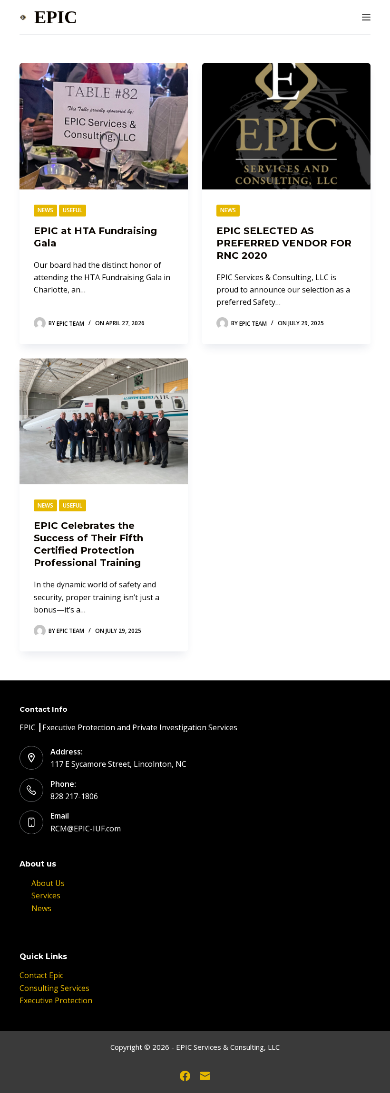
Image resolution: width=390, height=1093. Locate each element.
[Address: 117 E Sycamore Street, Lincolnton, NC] (31, 758)
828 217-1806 (74, 796)
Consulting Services (54, 988)
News (45, 210)
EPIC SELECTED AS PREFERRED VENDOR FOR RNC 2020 (283, 243)
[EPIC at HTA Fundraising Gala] (104, 126)
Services (45, 895)
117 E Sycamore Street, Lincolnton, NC (118, 764)
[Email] (205, 1076)
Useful (72, 210)
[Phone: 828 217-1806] (31, 790)
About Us (48, 883)
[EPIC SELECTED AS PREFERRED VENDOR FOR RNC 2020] (286, 126)
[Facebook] (185, 1076)
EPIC (55, 17)
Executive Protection (56, 1000)
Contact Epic (41, 975)
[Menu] (366, 17)
